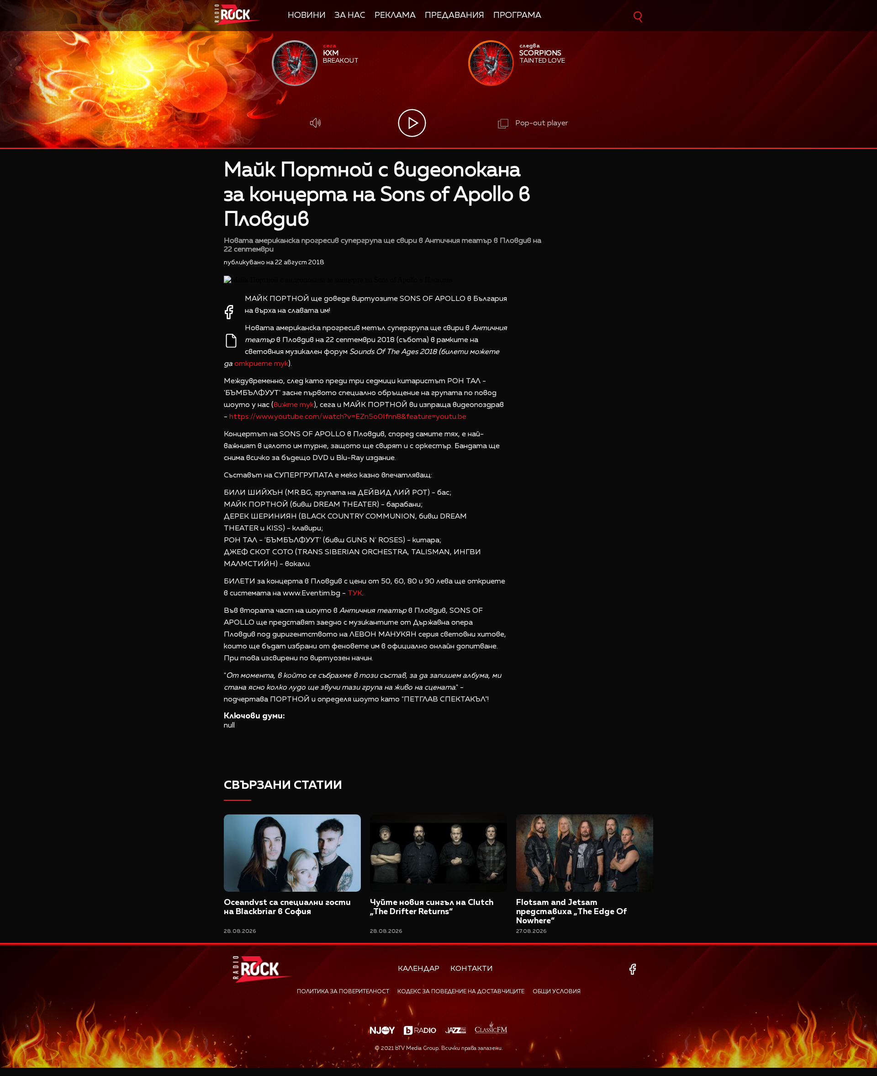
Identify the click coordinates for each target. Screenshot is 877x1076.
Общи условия (557, 992)
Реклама (395, 15)
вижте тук (294, 405)
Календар (418, 969)
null (229, 725)
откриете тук (261, 364)
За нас (350, 15)
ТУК (355, 593)
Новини (307, 15)
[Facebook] (634, 969)
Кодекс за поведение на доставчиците (460, 992)
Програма (517, 15)
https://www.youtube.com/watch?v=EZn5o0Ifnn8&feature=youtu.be (347, 417)
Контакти (471, 969)
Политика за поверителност (343, 992)
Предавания (454, 15)
